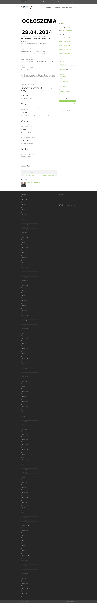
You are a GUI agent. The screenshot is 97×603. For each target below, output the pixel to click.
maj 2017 (24, 477)
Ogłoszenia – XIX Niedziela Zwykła (64, 45)
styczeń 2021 (24, 366)
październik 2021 (25, 343)
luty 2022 (24, 333)
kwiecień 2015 (25, 540)
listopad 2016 (25, 492)
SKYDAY (74, 601)
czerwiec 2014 (25, 565)
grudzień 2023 (25, 277)
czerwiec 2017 (25, 474)
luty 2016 (24, 515)
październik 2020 (25, 373)
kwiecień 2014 (25, 570)
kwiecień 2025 (25, 237)
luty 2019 (24, 424)
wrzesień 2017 (25, 467)
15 (74, 108)
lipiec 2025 (24, 229)
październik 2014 (25, 555)
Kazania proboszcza (64, 86)
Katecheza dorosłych (63, 71)
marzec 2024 (24, 270)
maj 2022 (24, 325)
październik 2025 (25, 222)
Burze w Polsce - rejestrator (62, 208)
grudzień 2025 (25, 217)
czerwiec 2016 (25, 505)
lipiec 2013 (24, 593)
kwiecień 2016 (25, 510)
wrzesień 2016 (25, 497)
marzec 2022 (24, 330)
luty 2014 (24, 575)
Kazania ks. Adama (64, 78)
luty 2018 (24, 454)
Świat (63, 204)
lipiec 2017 (24, 472)
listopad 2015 (25, 522)
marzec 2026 (24, 209)
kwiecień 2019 (25, 419)
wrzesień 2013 (25, 588)
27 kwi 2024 (35, 36)
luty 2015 (24, 545)
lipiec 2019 (24, 411)
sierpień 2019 (25, 409)
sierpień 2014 (25, 560)
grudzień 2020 (25, 368)
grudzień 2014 (25, 550)
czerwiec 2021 (25, 353)
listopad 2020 (25, 371)
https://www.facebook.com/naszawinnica (66, 30)
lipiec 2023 (24, 290)
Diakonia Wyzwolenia (63, 61)
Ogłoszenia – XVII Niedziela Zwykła (64, 53)
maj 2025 (24, 234)
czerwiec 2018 (25, 444)
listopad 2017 (25, 462)
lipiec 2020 (24, 381)
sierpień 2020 (25, 378)
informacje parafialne (57, 7)
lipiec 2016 (24, 502)
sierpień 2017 (25, 469)
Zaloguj (24, 1)
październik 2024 (25, 252)
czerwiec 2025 (25, 232)
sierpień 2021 (25, 348)
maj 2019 (24, 416)
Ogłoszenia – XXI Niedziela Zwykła (64, 37)
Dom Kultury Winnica (63, 64)
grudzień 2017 (25, 459)
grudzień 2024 (25, 247)
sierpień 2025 (25, 227)
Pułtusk (60, 204)
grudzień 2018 (25, 429)
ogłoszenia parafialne (49, 7)
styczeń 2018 (24, 457)
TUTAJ (63, 23)
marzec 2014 (24, 573)
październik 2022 (25, 313)
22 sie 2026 (61, 39)
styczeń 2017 (24, 487)
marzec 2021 (24, 361)
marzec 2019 (24, 421)
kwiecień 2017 (25, 479)
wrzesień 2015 (25, 527)
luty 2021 (24, 363)
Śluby (40, 3)
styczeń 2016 (24, 517)
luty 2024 (24, 272)
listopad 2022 (25, 310)
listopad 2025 (25, 219)
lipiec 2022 (24, 320)
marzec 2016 (24, 512)
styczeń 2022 (24, 335)
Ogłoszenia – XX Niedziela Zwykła (64, 41)
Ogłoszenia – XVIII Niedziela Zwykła (65, 49)
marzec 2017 (24, 482)
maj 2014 (24, 568)
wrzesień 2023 (25, 285)
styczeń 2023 (24, 305)
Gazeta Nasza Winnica (63, 66)
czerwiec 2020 (25, 383)
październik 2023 (25, 282)
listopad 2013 (25, 583)
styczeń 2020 (24, 396)
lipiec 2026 (24, 199)
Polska (62, 204)
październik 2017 (25, 464)
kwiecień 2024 (25, 267)
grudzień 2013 (25, 580)
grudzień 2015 (25, 520)
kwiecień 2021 (25, 358)
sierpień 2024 (25, 257)
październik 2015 (25, 525)
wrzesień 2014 (25, 558)
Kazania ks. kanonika (65, 81)
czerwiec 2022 (25, 323)
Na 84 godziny (73, 205)
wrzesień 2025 (25, 224)
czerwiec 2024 (25, 262)
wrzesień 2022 (25, 315)
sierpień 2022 (25, 318)
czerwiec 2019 (25, 414)
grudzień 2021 (25, 338)
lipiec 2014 (24, 563)
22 (74, 110)
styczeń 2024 (24, 275)
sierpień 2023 (25, 287)
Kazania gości (64, 76)
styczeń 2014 (24, 578)
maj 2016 (24, 507)
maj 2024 (24, 265)
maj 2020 (24, 386)
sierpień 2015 (25, 530)
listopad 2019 (25, 401)
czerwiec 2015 (25, 535)
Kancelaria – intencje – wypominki (67, 7)
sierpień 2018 (25, 439)
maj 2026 (24, 204)
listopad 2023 (25, 280)
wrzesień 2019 (25, 406)
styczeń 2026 (24, 214)
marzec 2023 (24, 300)
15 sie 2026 (61, 43)
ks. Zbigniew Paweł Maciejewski (26, 36)
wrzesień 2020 (25, 376)
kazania (61, 74)
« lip (59, 116)
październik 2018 (25, 434)
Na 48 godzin (69, 205)
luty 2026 (24, 212)
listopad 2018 (25, 431)
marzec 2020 (24, 391)
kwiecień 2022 (25, 328)
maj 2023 (24, 295)
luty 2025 (24, 242)
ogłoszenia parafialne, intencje (43, 36)
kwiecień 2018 (25, 449)
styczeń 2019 (24, 426)
